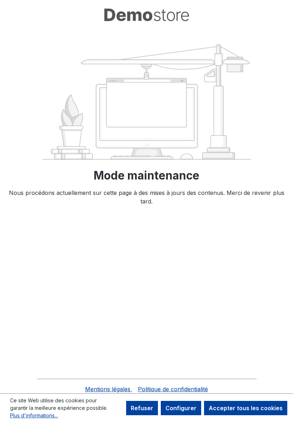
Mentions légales (108, 389)
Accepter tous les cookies (246, 408)
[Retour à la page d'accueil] (146, 15)
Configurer (181, 408)
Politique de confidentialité (173, 389)
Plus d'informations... (34, 415)
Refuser (142, 408)
